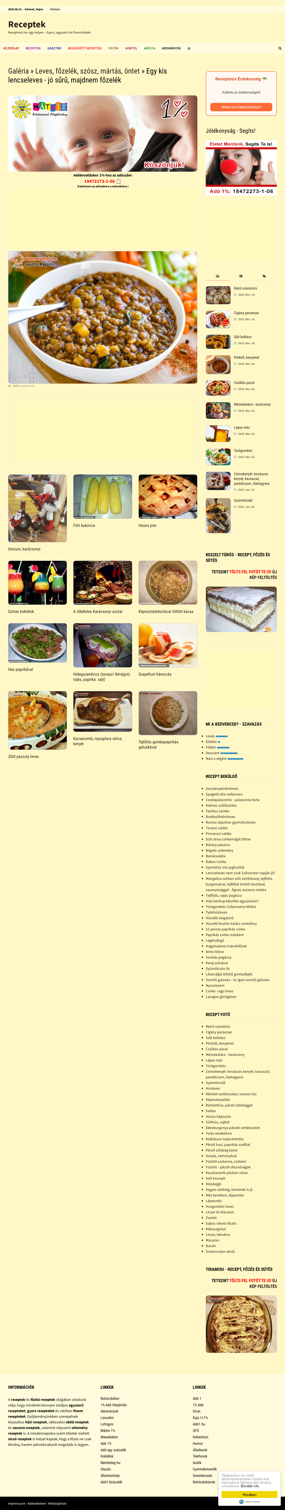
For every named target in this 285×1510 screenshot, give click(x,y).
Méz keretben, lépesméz (225, 1195)
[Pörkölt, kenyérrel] (218, 358)
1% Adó (198, 1405)
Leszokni (107, 1417)
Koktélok (107, 1456)
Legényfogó (215, 940)
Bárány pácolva (218, 844)
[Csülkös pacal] (218, 383)
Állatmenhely (110, 1475)
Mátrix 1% (108, 1430)
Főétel (211, 747)
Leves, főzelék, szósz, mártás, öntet (87, 71)
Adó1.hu (199, 1424)
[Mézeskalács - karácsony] (218, 404)
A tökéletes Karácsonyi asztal (97, 611)
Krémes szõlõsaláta (221, 805)
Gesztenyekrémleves (222, 788)
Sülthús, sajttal (218, 1122)
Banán (211, 1245)
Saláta (211, 1110)
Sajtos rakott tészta (221, 1223)
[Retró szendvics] (218, 288)
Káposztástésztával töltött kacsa (166, 611)
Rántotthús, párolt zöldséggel (229, 1105)
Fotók (113, 48)
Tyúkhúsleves (216, 912)
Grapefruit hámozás (155, 674)
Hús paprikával (20, 669)
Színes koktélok (21, 611)
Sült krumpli (215, 1178)
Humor (198, 1443)
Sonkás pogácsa (218, 957)
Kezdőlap (11, 48)
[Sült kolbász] (218, 337)
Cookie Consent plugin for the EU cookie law (249, 1501)
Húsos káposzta (218, 1116)
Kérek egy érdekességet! (241, 107)
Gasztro (54, 48)
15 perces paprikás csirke (225, 929)
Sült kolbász (243, 337)
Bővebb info (250, 1485)
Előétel (212, 741)
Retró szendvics (245, 288)
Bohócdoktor (110, 1398)
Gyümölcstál (243, 500)
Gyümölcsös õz (218, 968)
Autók (197, 1462)
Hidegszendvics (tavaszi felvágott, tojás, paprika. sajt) (101, 677)
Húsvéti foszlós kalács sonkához (231, 923)
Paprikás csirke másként (225, 934)
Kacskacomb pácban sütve (227, 1172)
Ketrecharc (200, 1437)
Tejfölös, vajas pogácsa (224, 895)
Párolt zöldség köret (221, 1150)
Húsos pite (147, 525)
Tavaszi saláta (217, 827)
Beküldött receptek (85, 48)
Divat (196, 1411)
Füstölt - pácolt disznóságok (228, 1167)
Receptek (27, 24)
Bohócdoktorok (204, 1482)
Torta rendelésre (219, 1133)
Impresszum (16, 1503)
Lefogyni (107, 1424)
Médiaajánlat (57, 1503)
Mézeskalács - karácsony (252, 404)
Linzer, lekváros (218, 1234)
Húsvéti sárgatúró (220, 917)
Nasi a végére (216, 758)
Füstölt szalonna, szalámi (226, 1161)
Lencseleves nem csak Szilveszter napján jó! (240, 872)
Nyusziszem (215, 985)
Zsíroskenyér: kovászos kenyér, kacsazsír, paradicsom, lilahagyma (252, 479)
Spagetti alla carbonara (224, 794)
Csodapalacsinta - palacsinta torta (233, 799)
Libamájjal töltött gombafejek (229, 974)
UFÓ (196, 1430)
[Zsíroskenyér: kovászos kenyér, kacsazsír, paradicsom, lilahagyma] (218, 474)
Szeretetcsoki (202, 1475)
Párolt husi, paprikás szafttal (228, 1144)
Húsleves (213, 1088)
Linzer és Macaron (220, 1212)
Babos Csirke (216, 861)
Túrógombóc (243, 450)
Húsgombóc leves (220, 1206)
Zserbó (211, 1217)
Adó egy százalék (113, 1450)
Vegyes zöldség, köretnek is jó (229, 1189)
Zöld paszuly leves (23, 756)
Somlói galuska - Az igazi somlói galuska (238, 979)
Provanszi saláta (218, 833)
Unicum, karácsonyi (24, 548)
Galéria (18, 71)
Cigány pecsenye (246, 313)
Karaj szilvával (217, 962)
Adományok (171, 48)
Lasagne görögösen (221, 996)
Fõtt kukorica (84, 525)
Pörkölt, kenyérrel (246, 357)
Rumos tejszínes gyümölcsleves (231, 822)
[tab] (217, 276)
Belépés (55, 9)
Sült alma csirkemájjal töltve (228, 839)
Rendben (249, 1494)
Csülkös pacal (244, 382)
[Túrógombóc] (218, 451)
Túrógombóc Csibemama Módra (231, 906)
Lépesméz (214, 1200)
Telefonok (200, 1456)
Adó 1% (149, 48)
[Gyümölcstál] (218, 501)
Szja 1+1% (200, 1417)
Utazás (106, 1469)
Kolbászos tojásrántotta (224, 1138)
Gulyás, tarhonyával (221, 1155)
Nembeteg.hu (110, 1462)
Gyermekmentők (205, 1469)
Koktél (131, 48)
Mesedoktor (109, 1437)
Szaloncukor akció (220, 1251)
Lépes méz (242, 427)
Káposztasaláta (218, 1099)
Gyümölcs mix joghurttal (225, 867)
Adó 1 (197, 1398)
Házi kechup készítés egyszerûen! (232, 901)
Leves (211, 736)
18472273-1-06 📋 (102, 181)
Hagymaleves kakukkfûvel (226, 946)
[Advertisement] (102, 218)
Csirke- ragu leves (219, 991)
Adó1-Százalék (111, 1482)
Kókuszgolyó (216, 1228)
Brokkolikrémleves (220, 816)
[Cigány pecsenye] (218, 313)
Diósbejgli (213, 1183)
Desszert (213, 752)
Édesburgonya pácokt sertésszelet (233, 1127)
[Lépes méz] (218, 428)
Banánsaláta (216, 856)
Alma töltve (215, 951)
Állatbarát (200, 1450)
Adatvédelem (37, 1503)
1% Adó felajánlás (114, 1405)
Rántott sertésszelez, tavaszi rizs (231, 1093)
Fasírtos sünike (217, 811)
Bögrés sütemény (219, 850)
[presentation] (217, 276)
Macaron (212, 1240)
